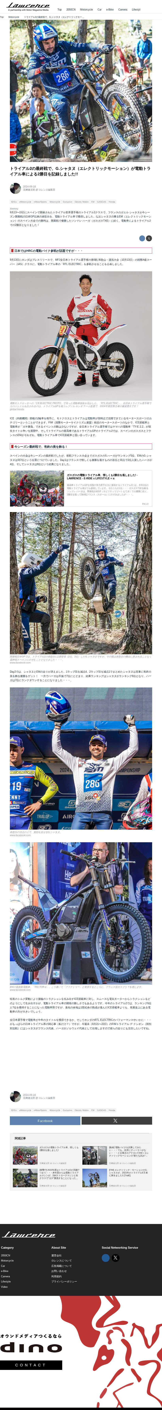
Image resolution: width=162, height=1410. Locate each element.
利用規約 (56, 1276)
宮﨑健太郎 (29, 189)
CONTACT (31, 1365)
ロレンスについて (61, 1260)
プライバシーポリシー (64, 1281)
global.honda (17, 409)
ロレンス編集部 (47, 189)
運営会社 (56, 1255)
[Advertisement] (39, 1059)
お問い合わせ (59, 1271)
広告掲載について (61, 1265)
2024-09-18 (29, 186)
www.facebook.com (142, 160)
